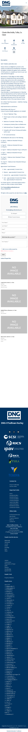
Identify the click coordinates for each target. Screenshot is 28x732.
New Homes (12, 516)
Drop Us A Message (14, 485)
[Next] (24, 16)
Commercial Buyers (14, 501)
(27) (10, 621)
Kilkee (6, 551)
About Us (12, 520)
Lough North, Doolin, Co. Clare (7, 282)
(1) (9, 592)
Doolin (6, 546)
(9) (9, 590)
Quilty (6, 566)
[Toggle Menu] (26, 3)
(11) (10, 600)
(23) (11, 668)
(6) (8, 688)
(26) (11, 692)
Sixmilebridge (8, 569)
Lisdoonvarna (8, 562)
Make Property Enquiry (14, 217)
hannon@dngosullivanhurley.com (12, 187)
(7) (9, 645)
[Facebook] (9, 432)
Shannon (7, 567)
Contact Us (12, 522)
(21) (8, 685)
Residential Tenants (14, 506)
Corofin (6, 544)
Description (4, 60)
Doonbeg (7, 548)
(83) (9, 652)
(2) (8, 607)
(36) (10, 661)
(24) (9, 657)
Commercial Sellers (14, 499)
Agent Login (16, 727)
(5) (10, 604)
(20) (9, 616)
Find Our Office (13, 486)
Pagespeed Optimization (11, 731)
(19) (10, 662)
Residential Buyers (14, 497)
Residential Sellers (14, 495)
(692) (9, 619)
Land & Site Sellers (14, 502)
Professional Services (15, 515)
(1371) (7, 585)
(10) (10, 597)
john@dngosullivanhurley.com (15, 210)
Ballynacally (7, 541)
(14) (9, 630)
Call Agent (14, 213)
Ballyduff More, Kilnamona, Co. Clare (9, 310)
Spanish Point (8, 571)
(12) (9, 614)
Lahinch (6, 560)
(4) (9, 623)
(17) (10, 586)
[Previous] (3, 16)
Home (11, 494)
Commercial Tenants (15, 507)
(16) (9, 612)
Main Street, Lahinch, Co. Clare (7, 337)
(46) (9, 633)
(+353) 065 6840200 (14, 530)
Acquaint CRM (14, 726)
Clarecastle (7, 542)
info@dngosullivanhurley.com (12, 532)
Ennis (6, 549)
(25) (8, 700)
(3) (10, 588)
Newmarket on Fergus (10, 564)
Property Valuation (14, 518)
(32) (9, 605)
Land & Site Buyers (14, 504)
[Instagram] (14, 432)
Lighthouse (19, 731)
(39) (13, 675)
